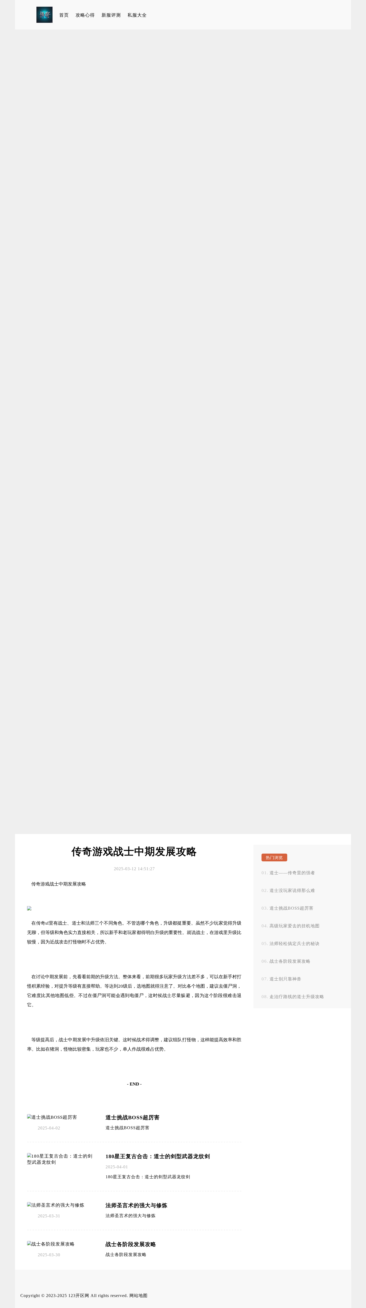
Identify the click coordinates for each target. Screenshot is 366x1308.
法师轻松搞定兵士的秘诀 (295, 943)
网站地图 (138, 1295)
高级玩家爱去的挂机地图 (295, 926)
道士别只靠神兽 (285, 979)
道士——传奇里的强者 (292, 872)
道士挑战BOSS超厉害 (133, 1117)
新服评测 (111, 15)
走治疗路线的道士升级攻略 (297, 996)
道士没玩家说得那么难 (292, 890)
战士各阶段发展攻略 (131, 1244)
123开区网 (78, 1295)
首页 (64, 15)
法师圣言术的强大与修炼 (136, 1205)
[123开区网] (44, 15)
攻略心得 (85, 15)
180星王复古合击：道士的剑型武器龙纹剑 (158, 1156)
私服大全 (137, 15)
